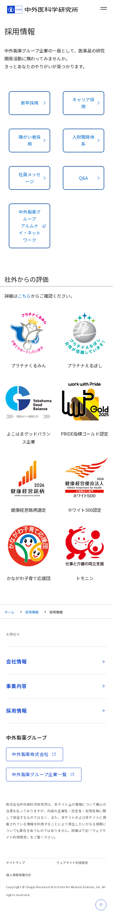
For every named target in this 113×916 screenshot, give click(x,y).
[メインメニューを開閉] (103, 8)
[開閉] (103, 661)
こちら (24, 295)
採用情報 (31, 612)
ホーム (9, 612)
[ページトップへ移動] (100, 905)
